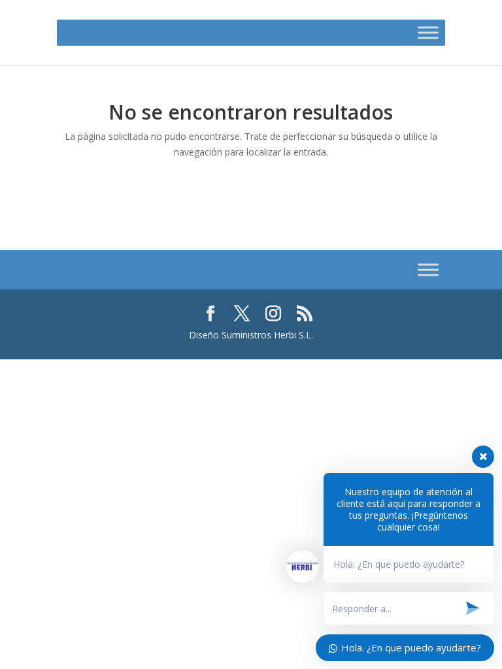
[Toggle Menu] (428, 32)
